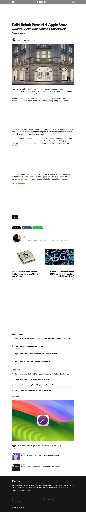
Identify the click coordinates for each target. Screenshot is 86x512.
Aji (18, 39)
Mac (14, 268)
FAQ (13, 499)
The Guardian (20, 183)
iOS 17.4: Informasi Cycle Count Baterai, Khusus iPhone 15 (40, 455)
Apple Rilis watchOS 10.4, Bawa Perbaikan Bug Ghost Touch (36, 354)
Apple (15, 217)
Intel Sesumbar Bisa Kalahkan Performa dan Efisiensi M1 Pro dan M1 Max (25, 273)
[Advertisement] (43, 10)
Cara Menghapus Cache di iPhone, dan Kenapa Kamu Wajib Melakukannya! (42, 374)
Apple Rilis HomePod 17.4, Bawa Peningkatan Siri (32, 361)
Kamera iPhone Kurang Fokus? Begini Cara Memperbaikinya (36, 385)
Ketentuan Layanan (48, 499)
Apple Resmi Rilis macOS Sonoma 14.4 (29, 346)
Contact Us (15, 498)
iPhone (72, 268)
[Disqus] (43, 306)
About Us (45, 498)
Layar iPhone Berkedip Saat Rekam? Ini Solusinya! (33, 390)
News (15, 19)
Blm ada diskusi (28, 40)
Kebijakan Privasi (16, 501)
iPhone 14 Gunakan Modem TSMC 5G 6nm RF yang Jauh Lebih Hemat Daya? (62, 273)
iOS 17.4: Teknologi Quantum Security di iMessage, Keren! (40, 466)
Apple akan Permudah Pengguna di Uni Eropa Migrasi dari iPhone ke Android (43, 338)
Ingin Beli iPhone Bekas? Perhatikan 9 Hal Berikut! (33, 379)
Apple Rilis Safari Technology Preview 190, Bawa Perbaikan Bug (36, 446)
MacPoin (42, 1)
